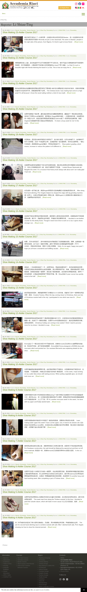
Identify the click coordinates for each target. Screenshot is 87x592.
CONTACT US (7, 577)
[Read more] (78, 42)
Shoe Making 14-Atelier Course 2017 (20, 262)
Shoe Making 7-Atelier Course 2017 (19, 441)
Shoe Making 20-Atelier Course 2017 (20, 109)
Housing (5, 565)
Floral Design (43, 584)
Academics (6, 562)
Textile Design (43, 577)
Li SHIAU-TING (61, 30)
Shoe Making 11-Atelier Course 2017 (20, 339)
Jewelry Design (43, 563)
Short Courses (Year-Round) (26, 563)
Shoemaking (23, 30)
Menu (3, 13)
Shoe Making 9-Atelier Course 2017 (19, 390)
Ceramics (42, 579)
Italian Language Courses (46, 586)
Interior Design (43, 569)
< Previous (4, 545)
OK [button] (84, 590)
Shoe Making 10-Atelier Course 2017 (20, 364)
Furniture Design (44, 571)
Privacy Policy (64, 571)
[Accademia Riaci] (19, 5)
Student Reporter (31, 30)
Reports (17, 30)
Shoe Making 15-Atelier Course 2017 (20, 236)
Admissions (6, 560)
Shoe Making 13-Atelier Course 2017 (20, 288)
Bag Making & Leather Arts (46, 565)
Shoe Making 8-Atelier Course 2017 (19, 415)
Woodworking (43, 583)
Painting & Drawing (44, 558)
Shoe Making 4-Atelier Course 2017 (19, 517)
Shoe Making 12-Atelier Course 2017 (20, 313)
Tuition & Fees (7, 563)
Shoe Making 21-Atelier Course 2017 (20, 83)
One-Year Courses (23, 558)
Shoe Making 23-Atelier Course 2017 (20, 32)
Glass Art (41, 581)
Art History (42, 560)
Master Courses (22, 562)
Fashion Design (43, 575)
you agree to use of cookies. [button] (42, 590)
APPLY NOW (7, 575)
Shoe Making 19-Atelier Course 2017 (20, 134)
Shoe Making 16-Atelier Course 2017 (20, 211)
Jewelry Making (43, 562)
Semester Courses (23, 560)
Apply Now (65, 7)
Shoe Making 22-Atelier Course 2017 (20, 58)
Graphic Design (43, 573)
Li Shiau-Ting (42, 30)
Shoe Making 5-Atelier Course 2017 (19, 492)
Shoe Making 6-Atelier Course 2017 (19, 466)
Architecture (42, 567)
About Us (5, 558)
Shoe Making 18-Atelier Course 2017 (20, 160)
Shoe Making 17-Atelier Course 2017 (20, 185)
